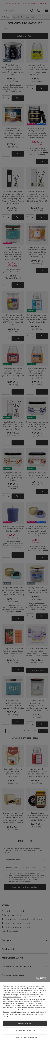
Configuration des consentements (25, 1037)
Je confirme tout (25, 1023)
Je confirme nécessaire (25, 1030)
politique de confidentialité (12, 997)
